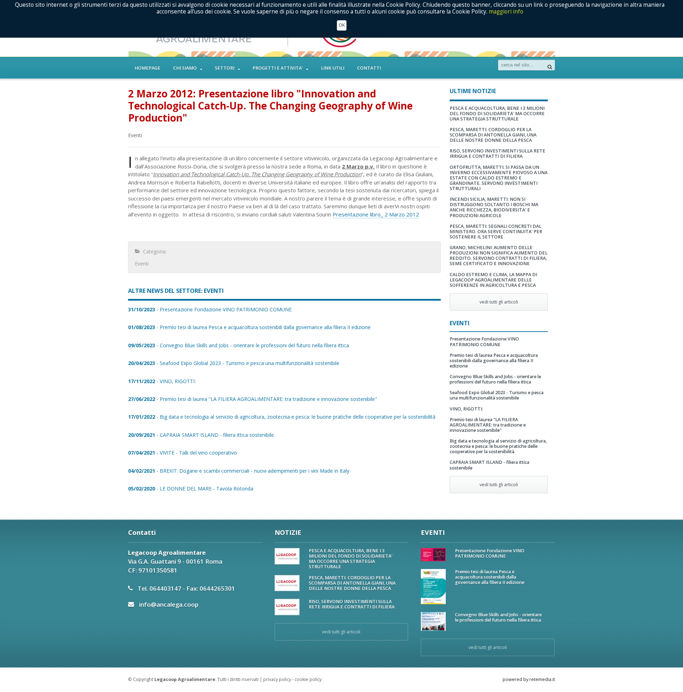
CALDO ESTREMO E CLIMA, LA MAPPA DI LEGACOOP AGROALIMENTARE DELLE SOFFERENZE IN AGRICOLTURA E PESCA (493, 280)
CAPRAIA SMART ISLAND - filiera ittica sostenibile (489, 465)
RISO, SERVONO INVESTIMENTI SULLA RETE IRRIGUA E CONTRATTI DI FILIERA (497, 153)
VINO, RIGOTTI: (466, 409)
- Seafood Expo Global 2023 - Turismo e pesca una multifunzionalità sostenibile (233, 363)
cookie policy (308, 679)
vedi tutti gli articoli (499, 302)
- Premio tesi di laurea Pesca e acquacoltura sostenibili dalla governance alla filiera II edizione (249, 327)
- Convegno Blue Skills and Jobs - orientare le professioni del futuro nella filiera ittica (238, 345)
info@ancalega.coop (168, 604)
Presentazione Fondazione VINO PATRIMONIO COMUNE (484, 341)
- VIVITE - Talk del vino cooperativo (182, 452)
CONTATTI (369, 68)
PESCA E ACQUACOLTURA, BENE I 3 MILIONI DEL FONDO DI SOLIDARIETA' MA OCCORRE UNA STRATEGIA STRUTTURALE (497, 113)
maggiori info (506, 11)
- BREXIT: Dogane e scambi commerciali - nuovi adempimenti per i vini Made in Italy (238, 470)
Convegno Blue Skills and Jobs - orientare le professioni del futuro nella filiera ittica (495, 379)
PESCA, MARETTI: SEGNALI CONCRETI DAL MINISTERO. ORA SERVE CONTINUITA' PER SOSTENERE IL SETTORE (496, 231)
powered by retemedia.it (529, 679)
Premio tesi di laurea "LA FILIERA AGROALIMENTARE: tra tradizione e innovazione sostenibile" (488, 425)
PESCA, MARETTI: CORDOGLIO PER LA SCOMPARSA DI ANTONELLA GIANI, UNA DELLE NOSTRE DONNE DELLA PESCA (493, 135)
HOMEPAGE (147, 68)
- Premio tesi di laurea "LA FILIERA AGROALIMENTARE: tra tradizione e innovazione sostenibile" (252, 399)
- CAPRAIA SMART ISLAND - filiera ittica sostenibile (201, 434)
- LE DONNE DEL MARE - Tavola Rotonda (190, 488)
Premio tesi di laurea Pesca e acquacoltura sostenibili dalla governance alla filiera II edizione (494, 360)
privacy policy (277, 679)
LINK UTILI (332, 68)
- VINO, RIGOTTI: (162, 381)
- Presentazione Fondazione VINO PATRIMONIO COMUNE (210, 309)
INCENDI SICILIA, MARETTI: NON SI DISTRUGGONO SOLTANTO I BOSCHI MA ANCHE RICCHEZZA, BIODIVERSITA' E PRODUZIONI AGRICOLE (494, 207)
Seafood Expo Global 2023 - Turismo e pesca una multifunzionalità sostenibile (497, 395)
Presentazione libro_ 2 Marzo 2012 (376, 214)
